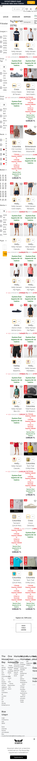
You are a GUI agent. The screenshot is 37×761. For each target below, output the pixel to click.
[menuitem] (28, 25)
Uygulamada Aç (18, 757)
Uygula (7, 257)
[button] (3, 35)
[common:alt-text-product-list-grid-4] (13, 25)
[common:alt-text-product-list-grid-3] (16, 25)
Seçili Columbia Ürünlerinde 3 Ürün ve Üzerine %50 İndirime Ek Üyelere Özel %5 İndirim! (12, 3)
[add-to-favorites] (21, 32)
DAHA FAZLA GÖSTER (23, 631)
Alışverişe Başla (31, 3)
